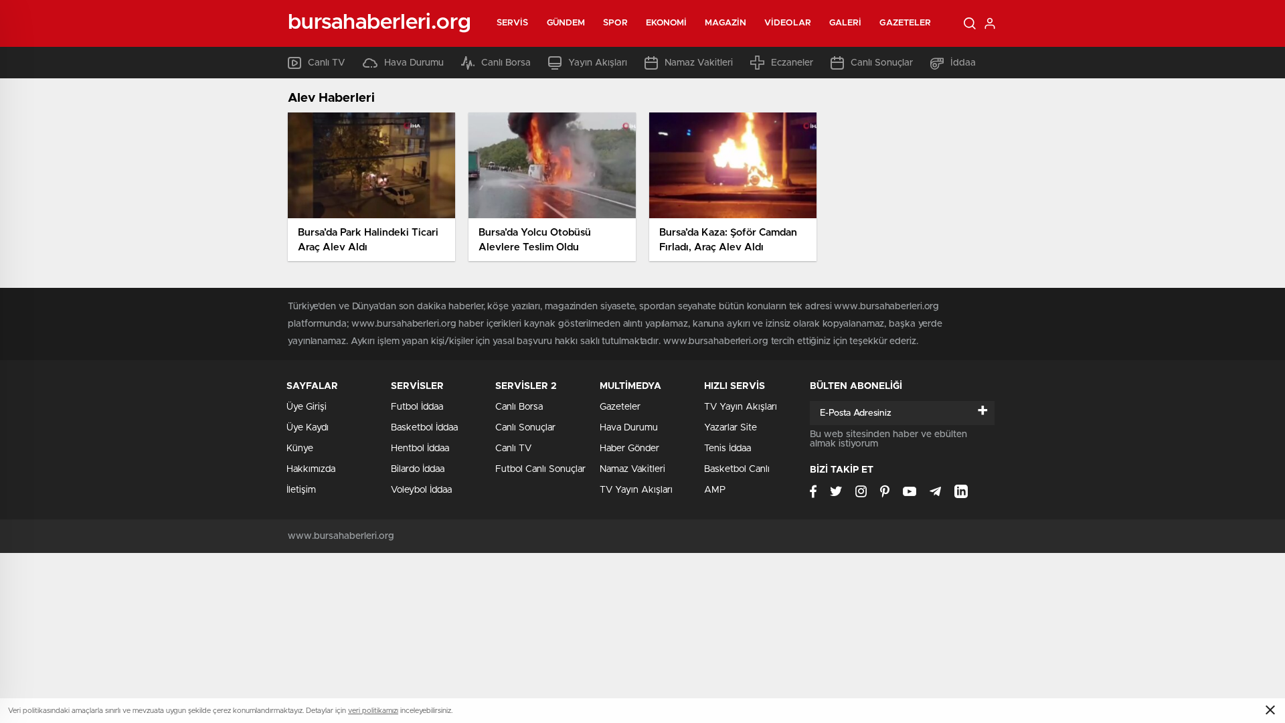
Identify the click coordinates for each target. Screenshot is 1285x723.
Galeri (845, 23)
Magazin (725, 23)
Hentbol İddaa (420, 448)
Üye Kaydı (307, 427)
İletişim (301, 490)
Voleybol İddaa (421, 490)
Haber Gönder (629, 448)
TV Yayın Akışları (636, 490)
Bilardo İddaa (417, 469)
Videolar (787, 23)
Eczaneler (792, 63)
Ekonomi (666, 23)
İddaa (963, 63)
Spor (615, 23)
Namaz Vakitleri (699, 63)
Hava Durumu (414, 63)
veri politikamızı (373, 710)
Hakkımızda (310, 469)
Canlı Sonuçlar (882, 63)
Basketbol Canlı (737, 469)
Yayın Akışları (597, 63)
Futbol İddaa (417, 407)
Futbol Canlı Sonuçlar (540, 469)
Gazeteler (905, 23)
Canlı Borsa (506, 63)
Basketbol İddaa (424, 427)
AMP (714, 490)
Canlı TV (326, 63)
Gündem (566, 23)
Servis (513, 23)
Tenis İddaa (727, 448)
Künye (299, 448)
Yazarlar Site (730, 427)
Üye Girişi (306, 407)
